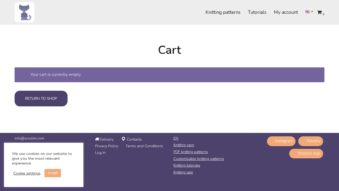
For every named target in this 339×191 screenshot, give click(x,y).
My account (286, 12)
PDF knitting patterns (190, 151)
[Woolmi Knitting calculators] (25, 12)
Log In (100, 152)
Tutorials (257, 12)
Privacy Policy (106, 146)
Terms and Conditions (144, 146)
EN (175, 138)
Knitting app (183, 172)
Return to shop (41, 98)
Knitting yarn (183, 144)
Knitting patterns (223, 12)
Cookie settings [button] (27, 173)
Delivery (106, 139)
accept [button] (53, 173)
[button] (312, 11)
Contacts (134, 139)
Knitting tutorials (186, 165)
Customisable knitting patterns (198, 158)
